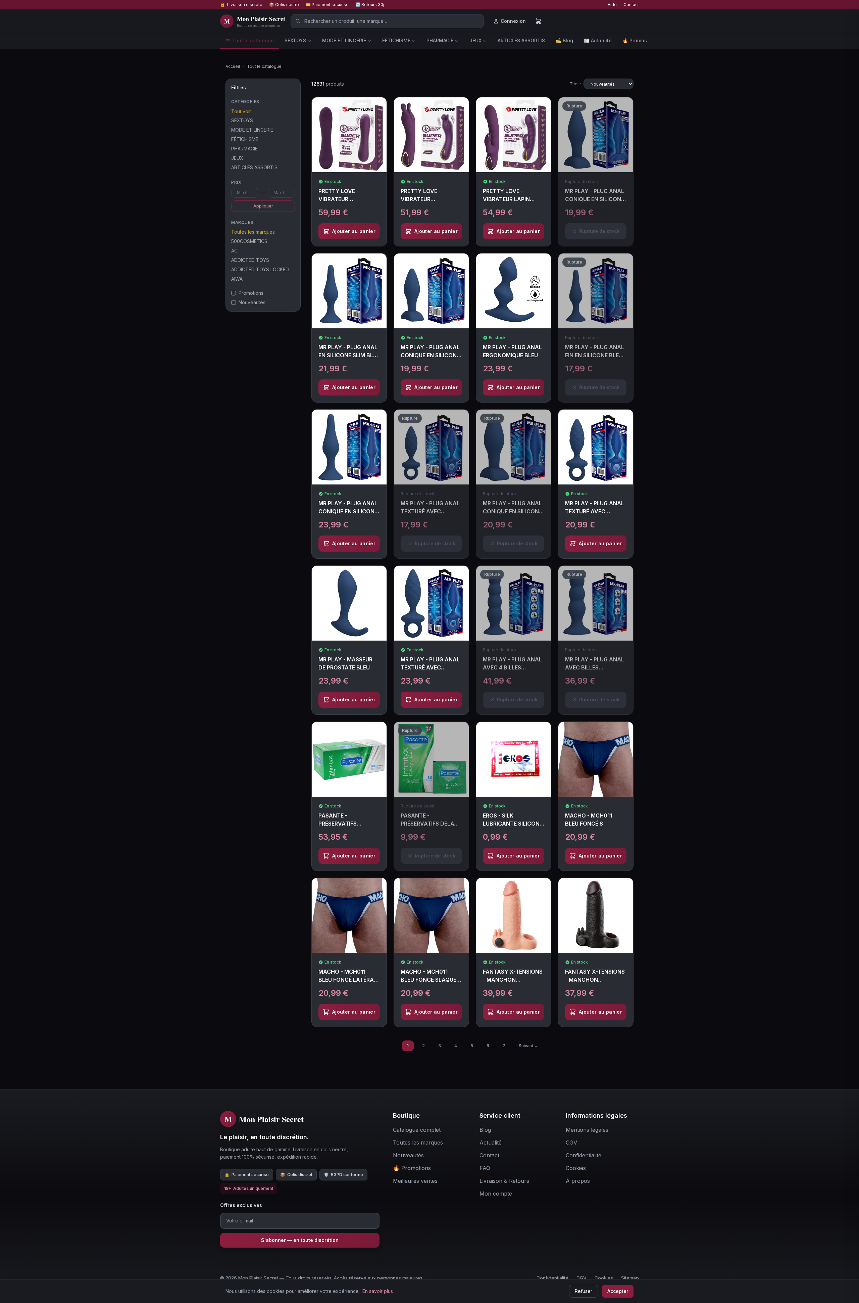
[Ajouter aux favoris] (384, 108)
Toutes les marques (253, 232)
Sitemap (630, 1278)
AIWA (237, 279)
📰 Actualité (598, 40)
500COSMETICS (249, 241)
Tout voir (241, 111)
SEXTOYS (295, 40)
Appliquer (263, 205)
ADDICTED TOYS (250, 260)
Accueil (232, 66)
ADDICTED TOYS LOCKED (260, 269)
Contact (631, 4)
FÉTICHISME (396, 40)
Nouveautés (252, 302)
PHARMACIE (439, 40)
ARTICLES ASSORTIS (521, 40)
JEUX (475, 40)
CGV (581, 1278)
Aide (612, 4)
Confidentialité (552, 1278)
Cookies (604, 1278)
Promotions (251, 293)
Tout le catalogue (253, 40)
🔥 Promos (634, 40)
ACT (236, 250)
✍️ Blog (564, 40)
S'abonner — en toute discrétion (300, 1240)
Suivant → (528, 1045)
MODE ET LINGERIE (344, 40)
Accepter (617, 1291)
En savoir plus (377, 1291)
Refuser (583, 1291)
